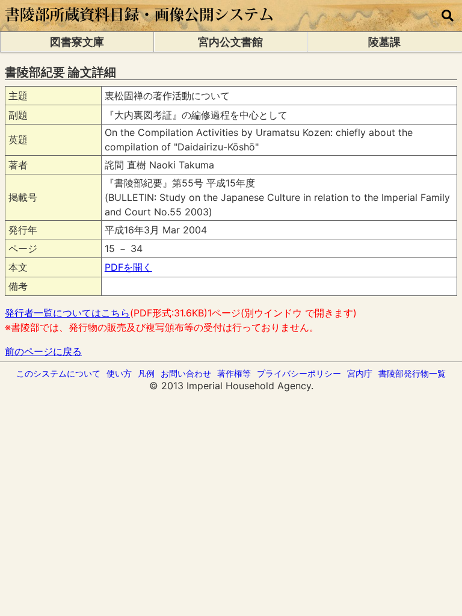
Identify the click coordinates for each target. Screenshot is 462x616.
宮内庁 (359, 373)
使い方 (119, 373)
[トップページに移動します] (140, 25)
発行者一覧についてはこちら (67, 313)
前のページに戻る (43, 351)
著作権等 (234, 373)
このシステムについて (58, 373)
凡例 (146, 373)
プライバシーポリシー (299, 373)
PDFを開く (128, 267)
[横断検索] (447, 15)
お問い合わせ (186, 373)
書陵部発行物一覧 (412, 373)
